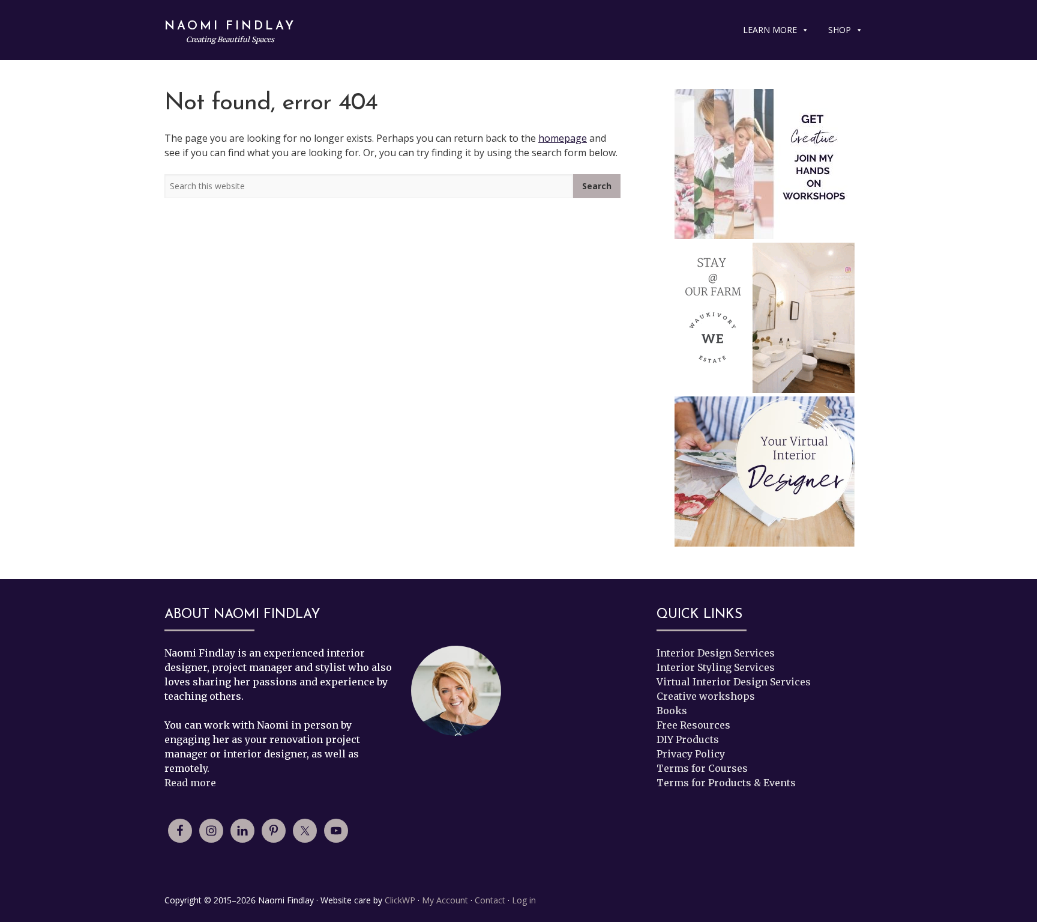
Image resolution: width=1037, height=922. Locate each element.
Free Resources (693, 725)
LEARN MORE (770, 29)
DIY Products (688, 739)
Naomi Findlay (230, 26)
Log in (524, 900)
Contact (490, 900)
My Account (445, 900)
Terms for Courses (702, 768)
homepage (562, 138)
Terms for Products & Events (726, 783)
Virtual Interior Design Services (734, 682)
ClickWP (400, 900)
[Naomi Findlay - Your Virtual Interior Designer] (765, 473)
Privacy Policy (691, 754)
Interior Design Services (716, 653)
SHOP (839, 29)
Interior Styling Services (716, 667)
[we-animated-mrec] (765, 318)
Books (672, 711)
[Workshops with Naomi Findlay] (765, 164)
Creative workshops (706, 696)
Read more (190, 783)
